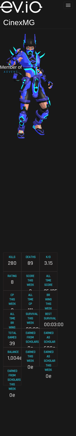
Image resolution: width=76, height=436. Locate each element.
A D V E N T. (11, 72)
